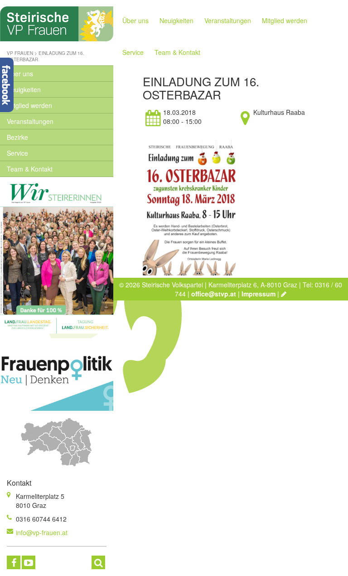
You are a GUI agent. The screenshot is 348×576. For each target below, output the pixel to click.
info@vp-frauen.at (42, 532)
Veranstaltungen (30, 121)
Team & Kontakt (30, 168)
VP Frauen (20, 53)
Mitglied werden (29, 105)
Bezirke (17, 137)
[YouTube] (28, 562)
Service (17, 153)
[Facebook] (13, 562)
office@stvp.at (213, 293)
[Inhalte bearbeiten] (283, 293)
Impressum (259, 293)
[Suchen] (98, 562)
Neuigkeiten (24, 89)
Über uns (20, 73)
